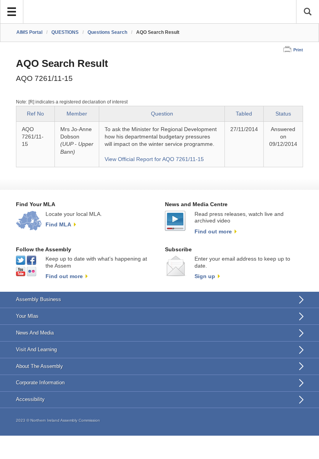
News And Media (35, 333)
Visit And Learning (36, 349)
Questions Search (107, 32)
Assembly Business (38, 299)
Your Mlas (27, 316)
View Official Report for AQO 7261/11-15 (154, 159)
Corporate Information (40, 382)
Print (298, 49)
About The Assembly (39, 366)
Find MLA (58, 224)
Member (77, 114)
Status (283, 114)
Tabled (244, 114)
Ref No (35, 114)
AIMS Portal (29, 32)
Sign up (205, 276)
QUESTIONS (65, 32)
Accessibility (30, 399)
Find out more (213, 231)
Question (162, 114)
